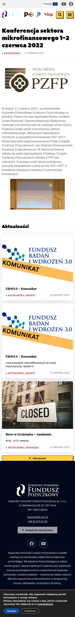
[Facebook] (71, 4)
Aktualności (12, 53)
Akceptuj (11, 611)
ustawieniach (45, 604)
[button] (4, 4)
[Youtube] (64, 4)
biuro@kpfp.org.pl (37, 517)
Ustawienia (30, 611)
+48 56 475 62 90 (37, 521)
